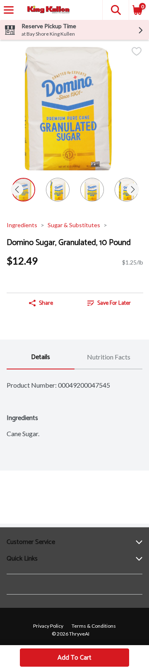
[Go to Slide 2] (57, 189)
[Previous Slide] (17, 190)
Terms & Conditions (94, 626)
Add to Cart (74, 657)
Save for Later (114, 303)
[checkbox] (136, 52)
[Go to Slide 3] (92, 189)
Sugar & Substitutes (74, 224)
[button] (115, 10)
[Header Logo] (46, 10)
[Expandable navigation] (8, 10)
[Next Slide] (133, 190)
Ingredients (22, 224)
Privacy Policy (48, 626)
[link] (109, 303)
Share (46, 303)
